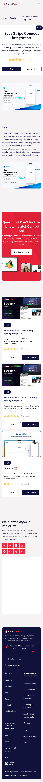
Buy (11, 68)
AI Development (30, 683)
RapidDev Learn (10, 711)
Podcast (8, 705)
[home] (10, 4)
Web (6, 736)
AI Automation (29, 689)
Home (4, 18)
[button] (38, 4)
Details (12, 357)
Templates (14, 18)
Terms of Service (10, 775)
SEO (25, 730)
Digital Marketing (30, 737)
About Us (8, 681)
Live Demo (32, 68)
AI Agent (8, 757)
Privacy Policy (22, 775)
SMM (25, 743)
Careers (8, 699)
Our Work (8, 687)
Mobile (7, 742)
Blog (6, 693)
